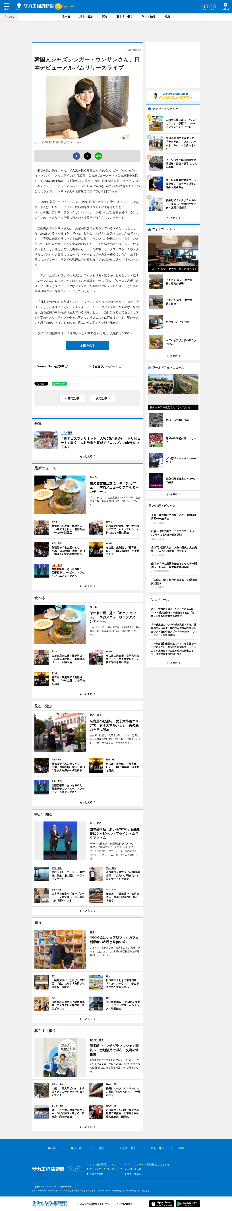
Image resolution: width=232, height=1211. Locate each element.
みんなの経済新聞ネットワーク (49, 1203)
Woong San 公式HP (50, 366)
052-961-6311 (54, 181)
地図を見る (87, 345)
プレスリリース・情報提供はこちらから (148, 1164)
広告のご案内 (96, 1174)
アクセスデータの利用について (105, 1169)
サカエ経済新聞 (34, 6)
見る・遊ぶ (86, 16)
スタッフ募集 (134, 1174)
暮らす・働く (125, 16)
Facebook (205, 7)
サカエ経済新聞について (102, 1164)
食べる (66, 16)
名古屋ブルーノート (105, 366)
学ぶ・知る (149, 16)
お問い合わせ (134, 1169)
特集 (167, 16)
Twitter (213, 7)
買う (104, 16)
